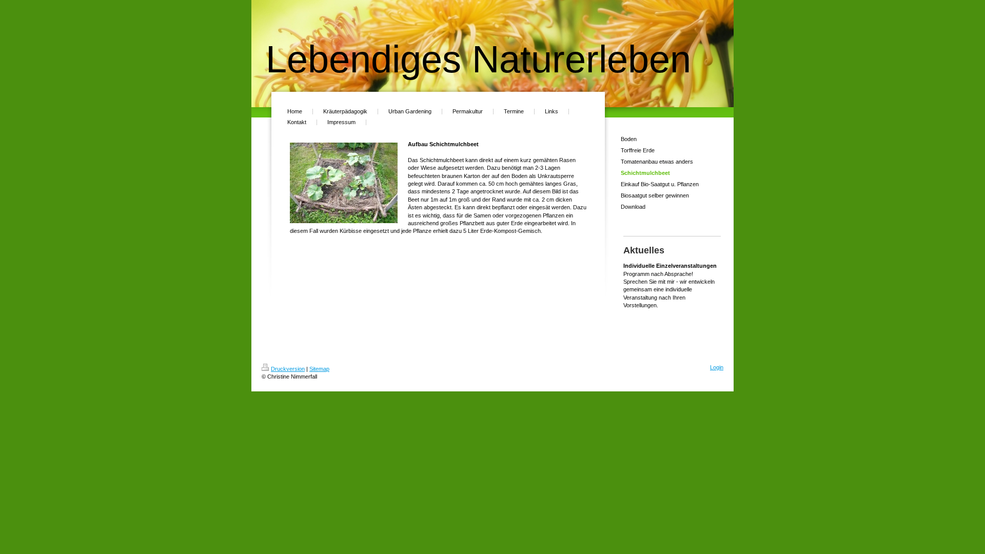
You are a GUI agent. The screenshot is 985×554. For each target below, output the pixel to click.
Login (716, 367)
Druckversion (288, 369)
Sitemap (319, 369)
